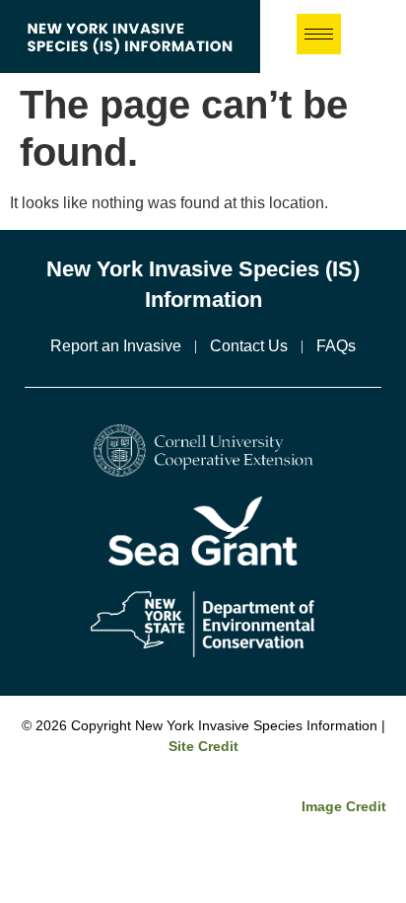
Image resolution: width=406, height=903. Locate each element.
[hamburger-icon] (319, 34)
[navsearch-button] (383, 36)
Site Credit (203, 746)
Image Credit (344, 806)
